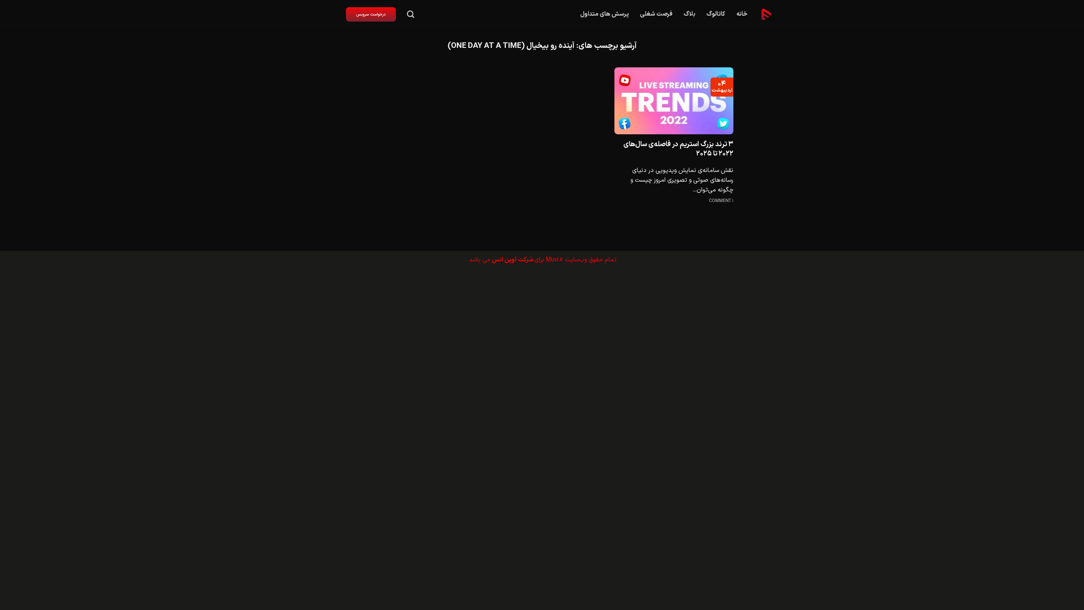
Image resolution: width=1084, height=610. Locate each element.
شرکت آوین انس (512, 259)
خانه (741, 14)
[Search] (410, 14)
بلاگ (689, 14)
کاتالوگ (715, 14)
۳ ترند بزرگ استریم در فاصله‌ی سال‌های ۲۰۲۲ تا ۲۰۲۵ (678, 149)
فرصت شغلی (656, 14)
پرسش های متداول (604, 14)
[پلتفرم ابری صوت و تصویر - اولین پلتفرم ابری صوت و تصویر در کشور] (766, 14)
